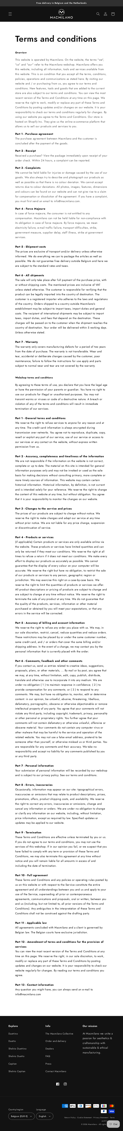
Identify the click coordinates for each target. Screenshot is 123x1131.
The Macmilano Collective (59, 1033)
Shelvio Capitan (16, 1071)
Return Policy (70, 1117)
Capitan (12, 1064)
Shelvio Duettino (17, 1048)
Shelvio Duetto (16, 1056)
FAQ (47, 1056)
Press (48, 1064)
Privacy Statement (101, 1117)
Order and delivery (55, 1041)
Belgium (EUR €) (19, 1116)
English (42, 1116)
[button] (10, 14)
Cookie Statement (84, 1117)
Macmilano (92, 1124)
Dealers (49, 1048)
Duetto (12, 1041)
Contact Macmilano (55, 1071)
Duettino (13, 1033)
